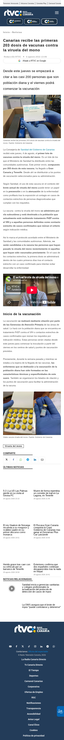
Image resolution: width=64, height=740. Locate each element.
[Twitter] (22, 646)
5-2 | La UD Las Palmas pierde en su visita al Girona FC (15, 493)
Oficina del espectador (38, 651)
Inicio (6, 32)
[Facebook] (13, 460)
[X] (6, 460)
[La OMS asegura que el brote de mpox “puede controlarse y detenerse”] (12, 606)
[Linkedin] (35, 460)
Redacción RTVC (12, 57)
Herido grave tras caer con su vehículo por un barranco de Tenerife (16, 566)
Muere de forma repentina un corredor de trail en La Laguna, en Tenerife (47, 493)
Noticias (17, 32)
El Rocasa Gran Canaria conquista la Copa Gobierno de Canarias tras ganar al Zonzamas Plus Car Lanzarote (47, 530)
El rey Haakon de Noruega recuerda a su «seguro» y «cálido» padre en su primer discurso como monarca (16, 530)
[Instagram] (35, 646)
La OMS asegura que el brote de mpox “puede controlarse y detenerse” (41, 605)
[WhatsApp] (20, 460)
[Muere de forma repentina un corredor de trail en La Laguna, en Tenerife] (47, 480)
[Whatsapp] (53, 646)
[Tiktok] (29, 646)
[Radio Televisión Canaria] (18, 13)
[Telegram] (28, 460)
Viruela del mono (13, 446)
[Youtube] (10, 646)
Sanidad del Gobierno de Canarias (38, 149)
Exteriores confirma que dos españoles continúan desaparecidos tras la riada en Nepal (47, 568)
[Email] (42, 460)
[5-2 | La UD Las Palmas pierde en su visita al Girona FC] (16, 480)
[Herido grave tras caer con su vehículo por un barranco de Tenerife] (16, 553)
